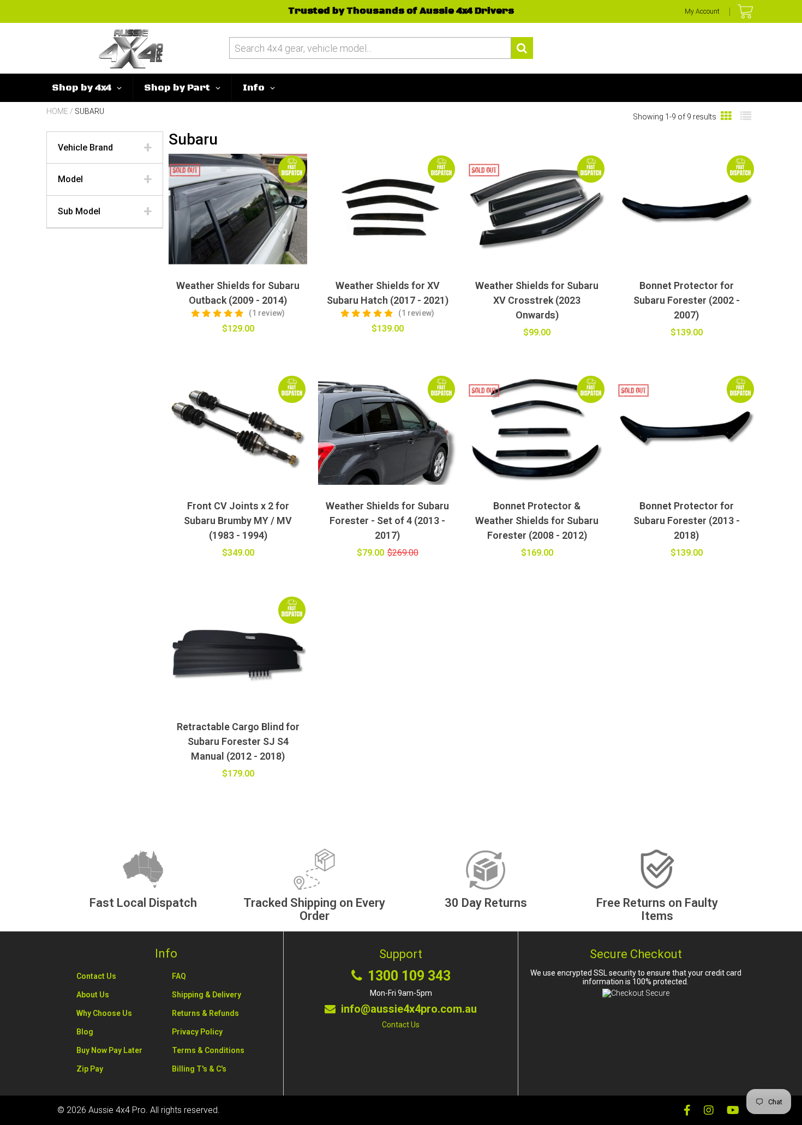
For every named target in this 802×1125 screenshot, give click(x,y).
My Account (702, 11)
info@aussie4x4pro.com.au (409, 1009)
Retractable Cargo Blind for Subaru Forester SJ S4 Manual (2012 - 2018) (238, 741)
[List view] (746, 116)
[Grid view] (726, 116)
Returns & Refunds (205, 1013)
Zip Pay (89, 1068)
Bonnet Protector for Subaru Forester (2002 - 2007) (686, 300)
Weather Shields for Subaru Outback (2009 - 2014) (238, 293)
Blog (84, 1031)
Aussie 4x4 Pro (117, 1110)
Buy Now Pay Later (109, 1050)
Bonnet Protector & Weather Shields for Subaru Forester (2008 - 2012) (536, 520)
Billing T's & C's (199, 1068)
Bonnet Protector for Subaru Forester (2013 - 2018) (686, 520)
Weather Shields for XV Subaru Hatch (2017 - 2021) (387, 293)
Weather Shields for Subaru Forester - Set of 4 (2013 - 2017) (387, 520)
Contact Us (96, 976)
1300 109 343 (409, 976)
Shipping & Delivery (206, 994)
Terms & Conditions (208, 1050)
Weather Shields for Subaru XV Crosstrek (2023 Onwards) (536, 300)
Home (57, 111)
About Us (92, 994)
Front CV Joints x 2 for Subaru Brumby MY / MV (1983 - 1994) (238, 520)
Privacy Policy (197, 1031)
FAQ (179, 976)
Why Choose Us (104, 1013)
